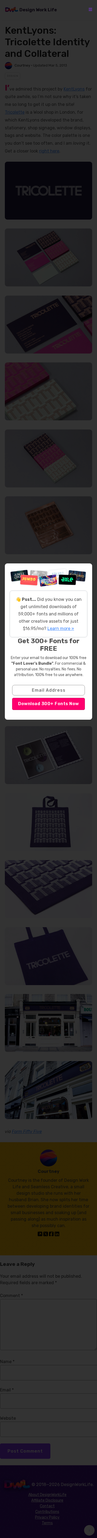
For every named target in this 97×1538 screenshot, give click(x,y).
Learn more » (60, 628)
